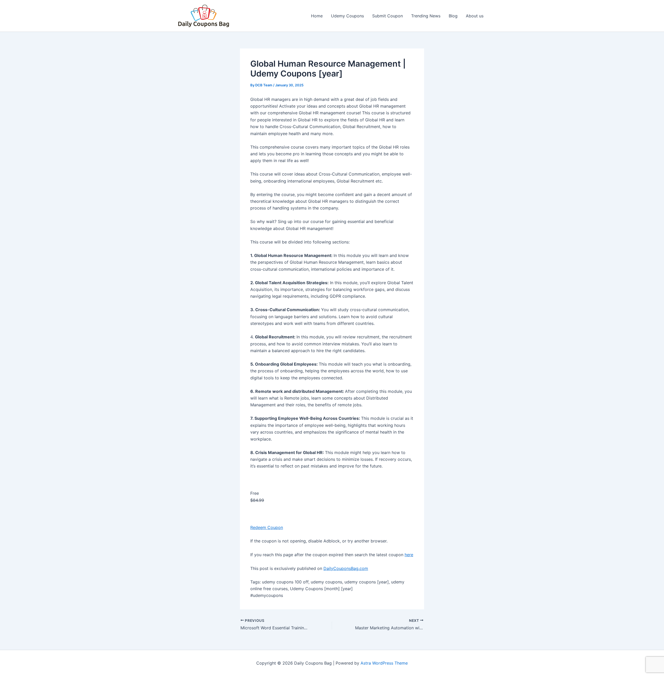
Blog (453, 15)
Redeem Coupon (266, 527)
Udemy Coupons (347, 15)
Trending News (425, 15)
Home (317, 15)
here (409, 554)
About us (474, 15)
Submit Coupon (387, 15)
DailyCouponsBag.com (345, 568)
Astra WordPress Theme (384, 663)
